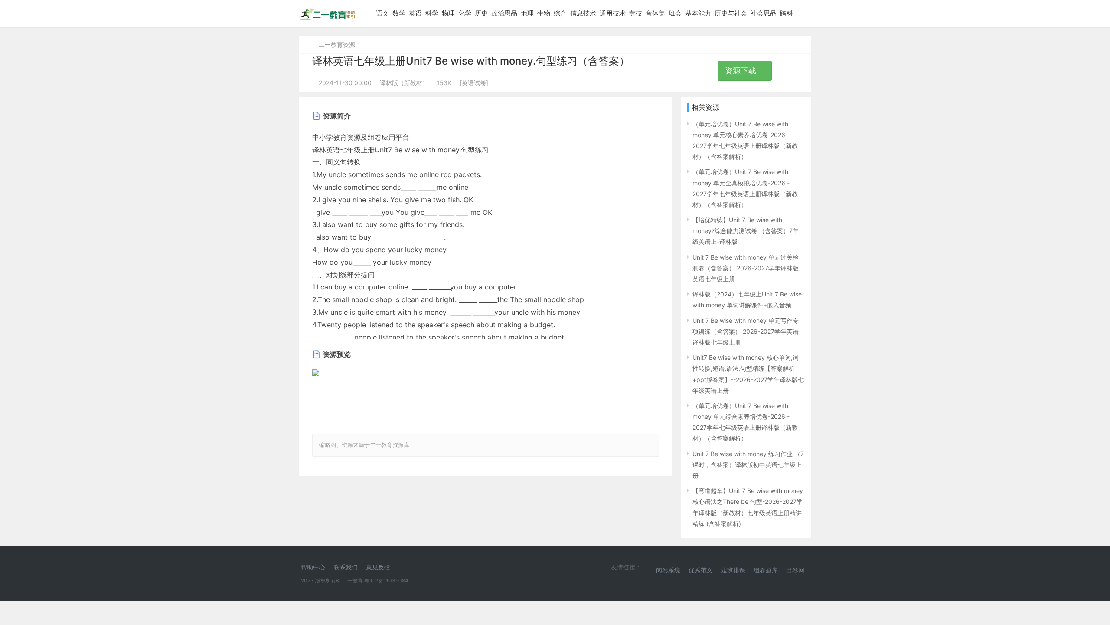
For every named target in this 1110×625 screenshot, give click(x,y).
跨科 (786, 13)
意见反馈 (378, 567)
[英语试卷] (474, 82)
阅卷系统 (668, 570)
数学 (398, 13)
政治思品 (504, 13)
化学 (464, 13)
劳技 (635, 13)
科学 (431, 13)
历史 (481, 13)
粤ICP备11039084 (386, 580)
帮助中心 (313, 567)
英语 (415, 13)
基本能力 (698, 13)
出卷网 (795, 570)
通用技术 (613, 13)
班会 (675, 13)
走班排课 (733, 570)
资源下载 (741, 70)
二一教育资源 (337, 44)
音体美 (655, 13)
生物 (543, 13)
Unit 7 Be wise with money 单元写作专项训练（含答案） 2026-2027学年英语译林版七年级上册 (745, 331)
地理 (527, 13)
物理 (448, 13)
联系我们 (345, 567)
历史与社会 (731, 13)
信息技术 (583, 13)
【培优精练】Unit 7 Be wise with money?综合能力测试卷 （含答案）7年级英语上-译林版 (745, 230)
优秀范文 (701, 570)
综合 (560, 13)
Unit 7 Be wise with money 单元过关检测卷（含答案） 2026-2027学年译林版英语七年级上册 (745, 268)
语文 (382, 13)
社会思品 (764, 13)
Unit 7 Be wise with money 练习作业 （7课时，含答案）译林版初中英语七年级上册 (748, 464)
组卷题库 (766, 570)
